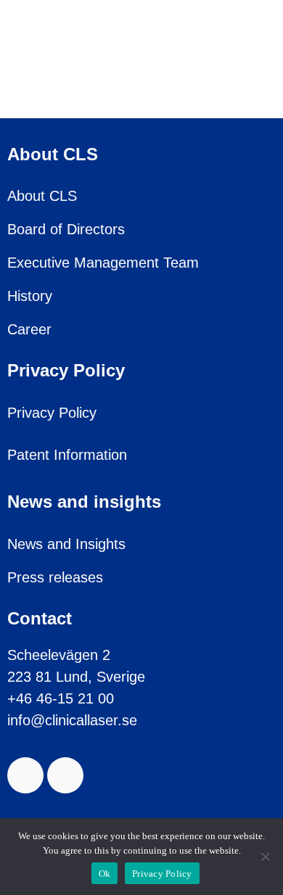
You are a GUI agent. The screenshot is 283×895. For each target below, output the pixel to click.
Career (29, 329)
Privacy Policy (52, 413)
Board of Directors (66, 229)
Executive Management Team (103, 263)
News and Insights (66, 544)
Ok (105, 873)
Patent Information (67, 455)
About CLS (42, 196)
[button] (240, 58)
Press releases (55, 577)
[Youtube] (25, 775)
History (29, 296)
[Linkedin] (65, 775)
